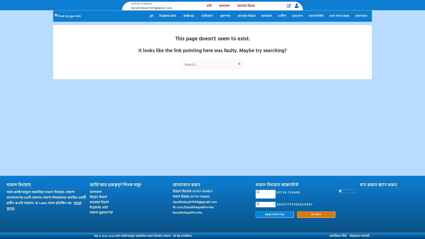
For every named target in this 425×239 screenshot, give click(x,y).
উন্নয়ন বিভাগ (98, 197)
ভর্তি (209, 5)
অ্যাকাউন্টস (316, 16)
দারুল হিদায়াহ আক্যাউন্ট (277, 185)
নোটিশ (282, 16)
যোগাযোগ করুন (186, 185)
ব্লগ (151, 16)
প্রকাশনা (225, 16)
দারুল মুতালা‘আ (101, 212)
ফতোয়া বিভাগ (246, 5)
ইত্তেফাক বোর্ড (167, 16)
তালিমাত (207, 16)
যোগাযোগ (361, 16)
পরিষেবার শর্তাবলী (359, 236)
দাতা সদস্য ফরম (339, 16)
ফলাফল (224, 5)
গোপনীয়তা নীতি (338, 236)
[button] (168, 16)
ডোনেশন (297, 16)
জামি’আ (188, 16)
